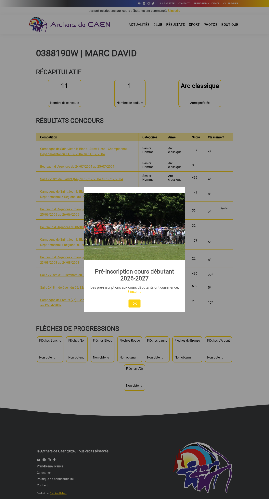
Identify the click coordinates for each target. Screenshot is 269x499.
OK (135, 303)
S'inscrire (134, 291)
